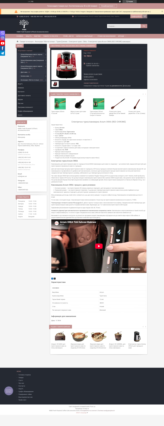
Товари (21, 377)
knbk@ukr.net (22, 176)
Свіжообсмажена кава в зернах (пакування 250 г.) (31, 67)
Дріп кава (24, 72)
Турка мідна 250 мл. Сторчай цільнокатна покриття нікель (97, 113)
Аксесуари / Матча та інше (45, 41)
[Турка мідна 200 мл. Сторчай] (60, 103)
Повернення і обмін (25, 394)
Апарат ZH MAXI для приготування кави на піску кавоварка (58, 346)
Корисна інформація (84, 36)
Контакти (21, 91)
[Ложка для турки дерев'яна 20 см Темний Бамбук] (118, 103)
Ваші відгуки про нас (26, 397)
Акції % (20, 84)
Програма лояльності (25, 107)
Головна (19, 36)
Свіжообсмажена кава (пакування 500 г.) (32, 61)
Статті (20, 115)
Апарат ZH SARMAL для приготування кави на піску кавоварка (117, 346)
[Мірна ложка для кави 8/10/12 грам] (79, 103)
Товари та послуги (50, 36)
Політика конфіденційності (106, 410)
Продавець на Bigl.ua (82, 408)
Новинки (21, 88)
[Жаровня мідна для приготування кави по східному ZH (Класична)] (99, 336)
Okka (85, 41)
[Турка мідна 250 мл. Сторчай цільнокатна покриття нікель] (99, 103)
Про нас (20, 103)
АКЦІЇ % (29, 36)
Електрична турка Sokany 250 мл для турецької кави (137, 346)
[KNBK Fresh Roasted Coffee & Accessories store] (24, 25)
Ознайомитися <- (108, 6)
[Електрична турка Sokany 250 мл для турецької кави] (137, 336)
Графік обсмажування (106, 36)
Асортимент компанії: (25, 50)
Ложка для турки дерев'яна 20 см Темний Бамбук (117, 113)
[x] (55, 279)
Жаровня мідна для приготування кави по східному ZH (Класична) (98, 346)
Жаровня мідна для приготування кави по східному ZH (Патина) (78, 346)
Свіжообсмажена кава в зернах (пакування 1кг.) (31, 55)
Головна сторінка (25, 375)
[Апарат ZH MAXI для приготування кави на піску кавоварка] (60, 336)
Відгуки (37, 36)
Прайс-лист (22, 400)
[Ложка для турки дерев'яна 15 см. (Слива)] (137, 103)
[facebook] (52, 279)
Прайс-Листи (68, 36)
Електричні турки (75, 41)
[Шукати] (144, 26)
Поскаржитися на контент (88, 410)
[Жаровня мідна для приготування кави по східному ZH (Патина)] (79, 336)
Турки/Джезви (61, 41)
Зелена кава (25, 76)
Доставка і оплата (24, 95)
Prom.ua (92, 406)
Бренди (121, 36)
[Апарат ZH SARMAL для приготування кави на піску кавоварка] (118, 336)
